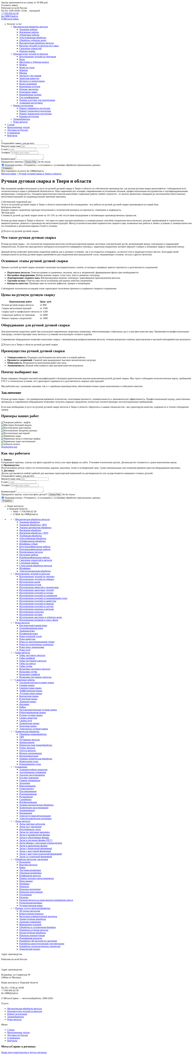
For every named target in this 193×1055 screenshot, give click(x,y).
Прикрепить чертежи (12, 161)
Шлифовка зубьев (28, 544)
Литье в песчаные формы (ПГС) (35, 840)
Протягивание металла (31, 552)
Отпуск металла (27, 750)
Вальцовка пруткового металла (35, 677)
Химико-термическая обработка (35, 758)
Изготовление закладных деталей (36, 590)
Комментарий (8, 159)
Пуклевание (25, 894)
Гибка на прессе (27, 663)
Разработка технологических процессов (39, 946)
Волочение (25, 862)
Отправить (7, 168)
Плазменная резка (28, 633)
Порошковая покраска (30, 938)
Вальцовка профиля (29, 674)
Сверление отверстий (30, 48)
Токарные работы (28, 29)
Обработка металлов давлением (31, 859)
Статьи (10, 124)
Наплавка (24, 704)
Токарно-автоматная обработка (35, 527)
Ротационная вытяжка (30, 903)
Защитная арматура (29, 78)
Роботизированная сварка (32, 712)
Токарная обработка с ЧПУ (33, 524)
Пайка (22, 707)
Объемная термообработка (33, 734)
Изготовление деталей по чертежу (37, 576)
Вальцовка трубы (28, 671)
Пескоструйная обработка (32, 932)
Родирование (26, 796)
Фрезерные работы (29, 32)
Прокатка (24, 886)
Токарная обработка (29, 522)
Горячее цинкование (29, 780)
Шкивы (23, 73)
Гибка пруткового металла (32, 660)
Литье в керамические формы (34, 835)
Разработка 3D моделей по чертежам (38, 941)
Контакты (12, 135)
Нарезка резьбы (27, 51)
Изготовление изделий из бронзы (36, 603)
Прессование (26, 881)
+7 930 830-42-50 (10, 13)
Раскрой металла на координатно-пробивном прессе (46, 900)
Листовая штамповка (30, 870)
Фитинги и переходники (32, 81)
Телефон (5, 152)
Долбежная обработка (30, 535)
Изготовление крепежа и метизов (36, 609)
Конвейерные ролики (30, 94)
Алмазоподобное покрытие (33, 769)
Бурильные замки (28, 92)
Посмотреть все (9, 447)
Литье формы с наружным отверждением (40, 843)
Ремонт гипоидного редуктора (35, 111)
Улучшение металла (29, 739)
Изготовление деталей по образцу (36, 579)
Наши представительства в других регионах (24, 1052)
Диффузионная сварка (30, 690)
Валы (22, 59)
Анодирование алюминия (32, 772)
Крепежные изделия (29, 86)
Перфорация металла (30, 875)
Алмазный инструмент (31, 103)
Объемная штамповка (30, 873)
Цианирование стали (30, 764)
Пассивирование (28, 791)
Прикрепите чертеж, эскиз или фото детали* (24, 494)
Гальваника (21, 767)
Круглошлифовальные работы (34, 546)
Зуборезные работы (29, 35)
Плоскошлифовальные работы (35, 549)
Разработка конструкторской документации (41, 943)
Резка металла (20, 122)
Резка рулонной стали (30, 636)
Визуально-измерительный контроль (38, 916)
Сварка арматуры (28, 718)
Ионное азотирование (30, 753)
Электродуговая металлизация (35, 815)
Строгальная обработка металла (35, 565)
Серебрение (25, 799)
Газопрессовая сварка (30, 688)
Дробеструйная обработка (32, 919)
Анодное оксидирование (32, 775)
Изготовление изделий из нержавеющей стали (43, 598)
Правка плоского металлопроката (36, 878)
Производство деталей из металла (30, 54)
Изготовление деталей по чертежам (37, 56)
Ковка (22, 867)
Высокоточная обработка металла (36, 43)
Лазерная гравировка (30, 922)
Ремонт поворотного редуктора (35, 113)
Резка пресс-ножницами (31, 647)
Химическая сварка (29, 723)
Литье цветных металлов (32, 824)
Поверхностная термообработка (35, 745)
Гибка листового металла (32, 655)
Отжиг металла (27, 747)
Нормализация (26, 742)
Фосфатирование (28, 802)
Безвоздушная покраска (31, 913)
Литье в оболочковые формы (34, 837)
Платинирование (28, 794)
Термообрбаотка (21, 119)
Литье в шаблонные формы (33, 845)
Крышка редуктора (29, 116)
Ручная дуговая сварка (31, 715)
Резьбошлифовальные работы (34, 557)
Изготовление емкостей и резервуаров (39, 587)
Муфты (23, 64)
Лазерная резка (27, 631)
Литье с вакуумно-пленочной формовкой (40, 854)
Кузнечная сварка (28, 699)
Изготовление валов (29, 582)
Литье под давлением (30, 826)
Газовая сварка (27, 685)
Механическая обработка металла (30, 26)
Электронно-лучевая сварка (33, 728)
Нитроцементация (28, 756)
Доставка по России (17, 130)
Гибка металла (22, 652)
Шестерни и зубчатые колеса (34, 62)
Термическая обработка (27, 731)
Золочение (24, 783)
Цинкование (25, 813)
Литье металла (22, 821)
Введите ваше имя (10, 146)
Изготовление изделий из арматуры (37, 601)
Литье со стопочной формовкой (35, 856)
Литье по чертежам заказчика (34, 832)
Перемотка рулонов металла (33, 930)
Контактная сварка (29, 696)
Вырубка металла (28, 864)
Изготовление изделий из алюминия (38, 595)
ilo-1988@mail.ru (9, 16)
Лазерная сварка (27, 701)
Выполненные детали (18, 127)
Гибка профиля (27, 658)
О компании (13, 132)
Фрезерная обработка (30, 530)
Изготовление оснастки (31, 612)
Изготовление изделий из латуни (36, 606)
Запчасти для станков (30, 75)
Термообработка (15, 1016)
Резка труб (24, 650)
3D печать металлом (29, 911)
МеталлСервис (8, 173)
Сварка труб (25, 720)
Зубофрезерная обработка (32, 541)
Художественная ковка (31, 905)
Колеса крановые (28, 83)
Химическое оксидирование (33, 807)
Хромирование (27, 810)
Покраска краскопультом (32, 935)
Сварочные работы (25, 680)
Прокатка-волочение (30, 889)
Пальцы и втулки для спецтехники (37, 100)
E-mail (4, 149)
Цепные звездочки (28, 89)
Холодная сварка (28, 726)
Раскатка (23, 897)
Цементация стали (28, 761)
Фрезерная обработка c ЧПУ (33, 533)
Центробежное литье (30, 829)
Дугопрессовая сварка (30, 693)
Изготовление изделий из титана (36, 592)
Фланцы (23, 70)
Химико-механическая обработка (36, 805)
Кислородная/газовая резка (33, 625)
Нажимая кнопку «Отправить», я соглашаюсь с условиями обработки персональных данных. (53, 165)
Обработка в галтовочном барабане (37, 927)
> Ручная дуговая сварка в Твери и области (39, 173)
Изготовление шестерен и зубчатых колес (40, 617)
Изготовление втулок (30, 584)
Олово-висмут (26, 788)
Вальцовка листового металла (34, 669)
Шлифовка (24, 568)
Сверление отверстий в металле (35, 560)
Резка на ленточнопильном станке (37, 641)
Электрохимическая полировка (35, 818)
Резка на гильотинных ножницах (36, 644)
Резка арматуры (27, 639)
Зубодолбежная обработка (32, 37)
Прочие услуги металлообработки (32, 908)
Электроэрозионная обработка (35, 571)
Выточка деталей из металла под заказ (39, 45)
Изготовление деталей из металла (32, 573)
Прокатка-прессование (31, 892)
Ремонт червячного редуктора (34, 108)
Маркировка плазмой (30, 924)
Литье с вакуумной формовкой (35, 851)
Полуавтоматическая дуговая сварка (38, 709)
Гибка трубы (25, 666)
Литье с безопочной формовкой (35, 848)
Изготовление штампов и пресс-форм (38, 620)
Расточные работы (28, 554)
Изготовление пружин (31, 614)
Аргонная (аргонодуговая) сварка (36, 682)
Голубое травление (29, 777)
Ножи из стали (27, 67)
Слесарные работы (29, 563)
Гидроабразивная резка (31, 628)
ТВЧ (21, 737)
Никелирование (27, 786)
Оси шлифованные (29, 97)
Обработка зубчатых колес (32, 40)
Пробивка (24, 883)
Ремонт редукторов (23, 105)
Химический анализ (29, 949)
